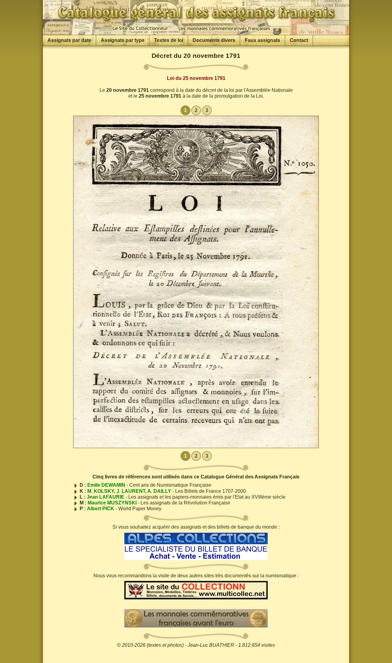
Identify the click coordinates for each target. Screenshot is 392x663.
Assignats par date (69, 40)
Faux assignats (262, 40)
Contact (299, 40)
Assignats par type (123, 40)
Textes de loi (168, 40)
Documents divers (214, 40)
